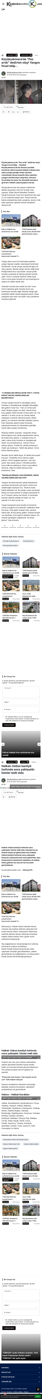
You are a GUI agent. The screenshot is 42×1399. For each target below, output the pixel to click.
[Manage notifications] (5, 1394)
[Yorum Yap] (9, 112)
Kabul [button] (37, 1396)
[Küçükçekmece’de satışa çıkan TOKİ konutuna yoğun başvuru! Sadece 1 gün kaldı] (31, 611)
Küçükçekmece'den (14, 72)
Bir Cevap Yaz (9, 676)
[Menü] (3, 4)
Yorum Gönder (9, 725)
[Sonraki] (39, 744)
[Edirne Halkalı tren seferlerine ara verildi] (10, 224)
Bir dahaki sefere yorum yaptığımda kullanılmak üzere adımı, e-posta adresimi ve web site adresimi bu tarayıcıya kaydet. (21, 719)
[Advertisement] (21, 28)
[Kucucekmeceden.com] (24, 4)
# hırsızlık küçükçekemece (11, 541)
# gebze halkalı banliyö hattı (11, 1144)
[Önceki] (3, 744)
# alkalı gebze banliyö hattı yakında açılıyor (15, 1139)
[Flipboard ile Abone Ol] (20, 107)
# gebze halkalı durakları (31, 1144)
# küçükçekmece (28, 541)
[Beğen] (3, 112)
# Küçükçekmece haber (10, 545)
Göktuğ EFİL (28, 870)
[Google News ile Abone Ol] (8, 107)
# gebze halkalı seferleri (10, 1148)
